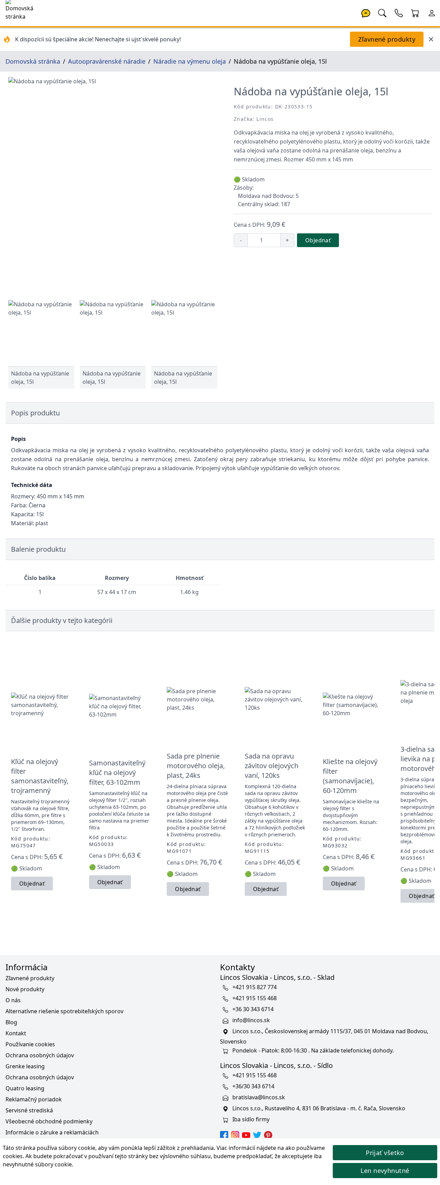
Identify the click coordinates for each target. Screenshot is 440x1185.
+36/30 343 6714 (253, 1086)
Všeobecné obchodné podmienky (49, 1121)
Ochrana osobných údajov (40, 1055)
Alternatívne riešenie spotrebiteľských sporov (64, 1011)
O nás (13, 1000)
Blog (11, 1022)
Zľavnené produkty (386, 39)
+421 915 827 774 (254, 987)
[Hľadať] (382, 12)
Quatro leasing (25, 1088)
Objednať (318, 240)
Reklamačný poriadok (34, 1099)
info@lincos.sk (251, 1020)
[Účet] (432, 12)
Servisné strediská (29, 1110)
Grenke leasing (25, 1066)
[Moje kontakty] (398, 12)
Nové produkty (25, 989)
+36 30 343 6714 (253, 1009)
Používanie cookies (30, 1044)
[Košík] (415, 12)
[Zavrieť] (431, 39)
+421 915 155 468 (254, 998)
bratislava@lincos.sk (258, 1097)
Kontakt (16, 1033)
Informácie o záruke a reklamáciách (52, 1132)
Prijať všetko (385, 1153)
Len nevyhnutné (385, 1170)
